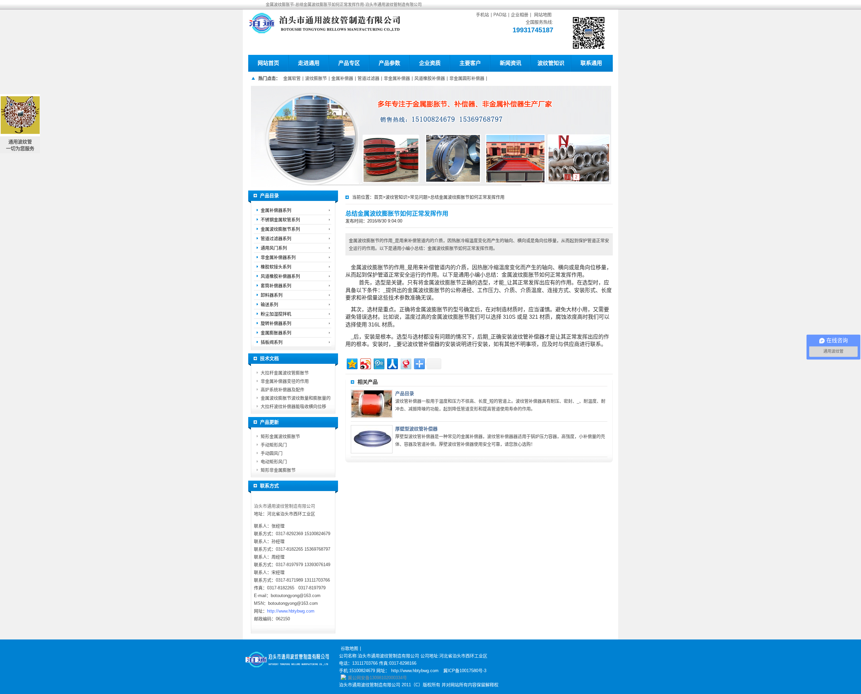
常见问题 (418, 197)
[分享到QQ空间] (351, 363)
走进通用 (309, 63)
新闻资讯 (510, 63)
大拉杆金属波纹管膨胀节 (285, 372)
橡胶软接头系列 (276, 266)
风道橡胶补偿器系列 (280, 276)
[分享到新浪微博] (365, 363)
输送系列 (269, 304)
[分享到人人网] (392, 363)
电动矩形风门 (274, 461)
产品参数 (389, 63)
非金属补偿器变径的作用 (285, 381)
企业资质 (430, 63)
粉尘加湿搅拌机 (276, 313)
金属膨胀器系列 (276, 332)
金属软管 (292, 78)
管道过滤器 (368, 78)
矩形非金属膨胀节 (278, 470)
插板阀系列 (272, 342)
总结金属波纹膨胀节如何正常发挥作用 (467, 197)
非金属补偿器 (397, 78)
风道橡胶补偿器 (429, 78)
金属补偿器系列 (276, 210)
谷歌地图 (349, 648)
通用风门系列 (274, 247)
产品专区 (349, 63)
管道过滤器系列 (276, 238)
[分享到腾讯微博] (378, 363)
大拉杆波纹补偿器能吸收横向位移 (293, 406)
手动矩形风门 (274, 444)
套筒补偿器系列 (276, 285)
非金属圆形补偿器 (466, 78)
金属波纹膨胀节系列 (280, 229)
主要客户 (470, 63)
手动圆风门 (272, 453)
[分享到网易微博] (405, 363)
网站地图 (543, 14)
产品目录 (404, 393)
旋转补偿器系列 (276, 323)
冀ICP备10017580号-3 (464, 670)
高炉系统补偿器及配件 (282, 389)
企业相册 (519, 14)
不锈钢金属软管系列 (280, 219)
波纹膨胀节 (316, 78)
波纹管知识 (550, 63)
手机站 (482, 14)
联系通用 (591, 63)
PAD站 (500, 14)
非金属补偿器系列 (278, 257)
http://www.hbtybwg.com (290, 611)
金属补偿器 (342, 78)
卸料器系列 (272, 295)
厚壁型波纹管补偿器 (416, 428)
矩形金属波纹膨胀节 (280, 436)
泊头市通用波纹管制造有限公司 (284, 506)
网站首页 (268, 63)
